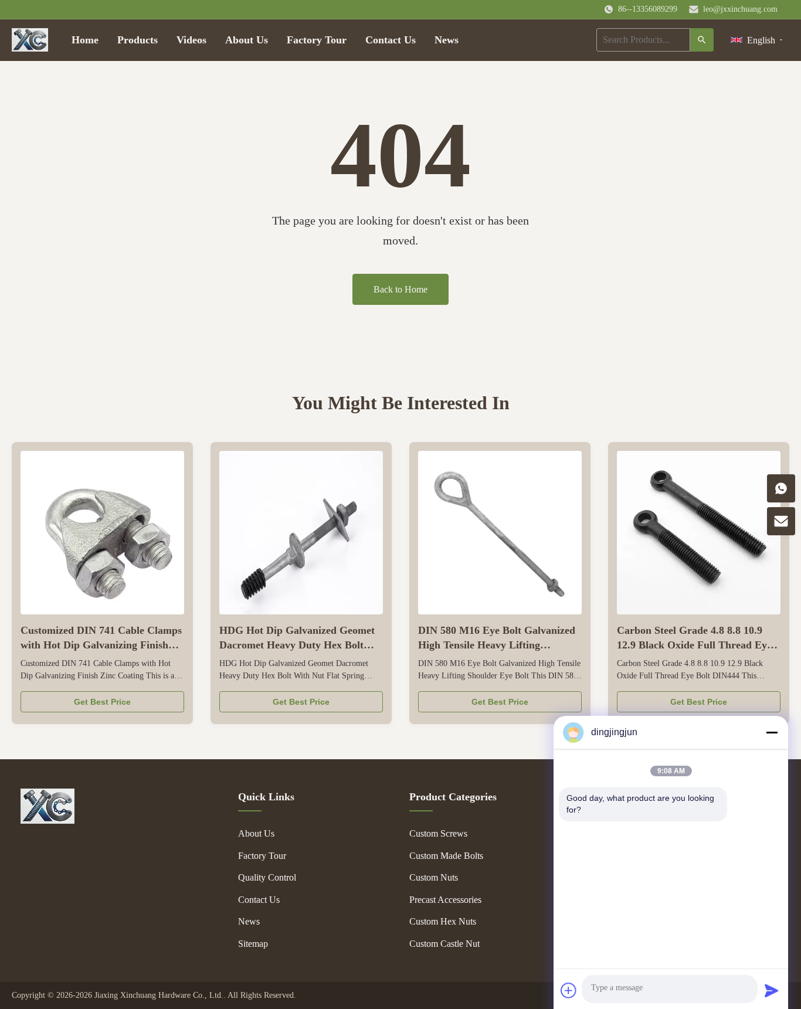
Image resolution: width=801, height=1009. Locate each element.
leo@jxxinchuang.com (740, 9)
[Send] (771, 990)
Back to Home (400, 289)
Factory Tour (317, 40)
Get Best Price (102, 701)
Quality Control (267, 877)
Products (137, 40)
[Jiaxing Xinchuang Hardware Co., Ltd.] (47, 820)
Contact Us (390, 40)
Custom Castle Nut (444, 944)
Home (85, 40)
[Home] (30, 40)
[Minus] (772, 732)
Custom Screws (438, 833)
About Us (246, 40)
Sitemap (253, 944)
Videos (191, 40)
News (447, 40)
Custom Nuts (433, 877)
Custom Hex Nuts (442, 921)
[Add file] (569, 990)
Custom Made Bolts (446, 856)
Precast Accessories (445, 900)
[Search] (702, 40)
